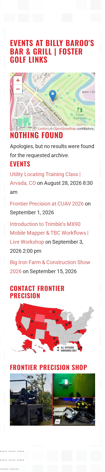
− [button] (18, 89)
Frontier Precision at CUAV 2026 (47, 204)
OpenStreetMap (64, 128)
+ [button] (18, 80)
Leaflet (43, 128)
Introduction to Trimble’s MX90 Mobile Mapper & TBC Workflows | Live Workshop (49, 233)
